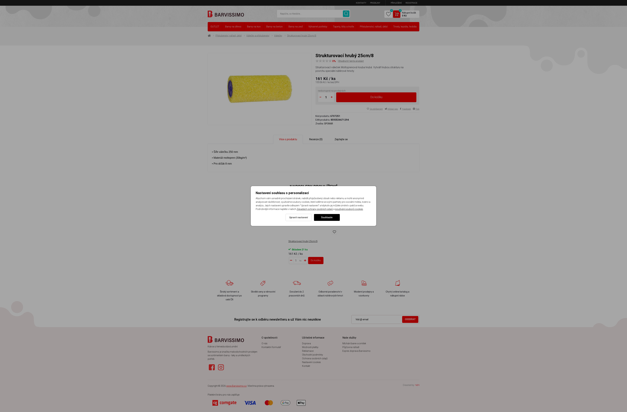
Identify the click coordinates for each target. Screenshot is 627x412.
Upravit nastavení (298, 217)
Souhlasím (326, 217)
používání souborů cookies (349, 209)
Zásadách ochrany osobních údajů (315, 209)
